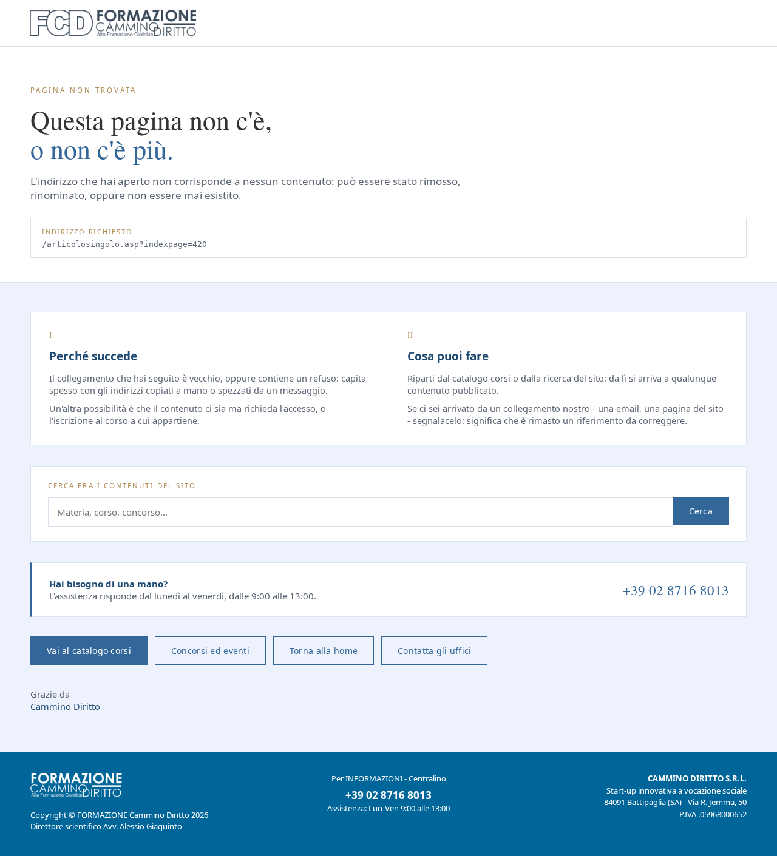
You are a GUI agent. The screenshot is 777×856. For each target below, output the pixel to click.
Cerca (701, 511)
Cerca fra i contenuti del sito (122, 485)
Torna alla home (324, 650)
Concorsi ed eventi (210, 650)
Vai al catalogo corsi (89, 650)
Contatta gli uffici (434, 650)
